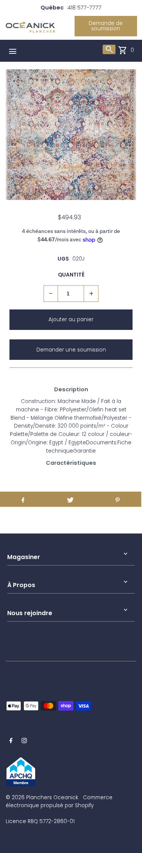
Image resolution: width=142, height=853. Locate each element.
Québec (52, 7)
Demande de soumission (106, 26)
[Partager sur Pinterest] (117, 499)
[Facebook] (10, 741)
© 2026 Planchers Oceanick (42, 797)
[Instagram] (24, 741)
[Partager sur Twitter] (70, 499)
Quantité (71, 274)
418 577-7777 (84, 7)
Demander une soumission (71, 349)
